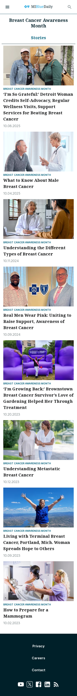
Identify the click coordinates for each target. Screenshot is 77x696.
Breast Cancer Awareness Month (27, 88)
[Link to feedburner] (56, 685)
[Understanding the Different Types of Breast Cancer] (38, 219)
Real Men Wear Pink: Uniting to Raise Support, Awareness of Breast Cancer (37, 321)
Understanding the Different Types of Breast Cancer (34, 251)
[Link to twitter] (29, 685)
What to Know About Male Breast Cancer (31, 183)
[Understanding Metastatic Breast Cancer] (38, 440)
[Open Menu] (7, 7)
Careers (38, 658)
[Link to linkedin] (47, 685)
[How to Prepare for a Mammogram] (38, 581)
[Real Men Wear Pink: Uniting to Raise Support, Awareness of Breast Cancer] (38, 286)
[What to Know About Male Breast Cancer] (38, 151)
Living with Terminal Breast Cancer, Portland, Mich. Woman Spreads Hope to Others (36, 542)
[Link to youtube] (20, 685)
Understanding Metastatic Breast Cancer (31, 472)
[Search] (70, 7)
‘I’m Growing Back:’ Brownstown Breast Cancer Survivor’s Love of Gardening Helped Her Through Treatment (38, 398)
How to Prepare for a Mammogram (25, 613)
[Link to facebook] (38, 685)
